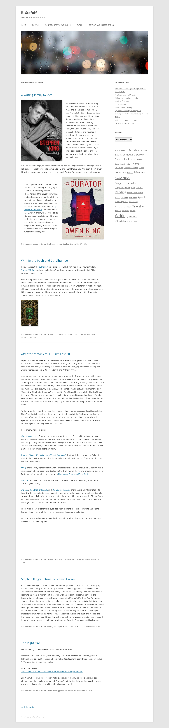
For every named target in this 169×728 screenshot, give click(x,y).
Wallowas (118, 211)
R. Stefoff (29, 12)
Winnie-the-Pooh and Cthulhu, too (44, 260)
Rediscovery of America (135, 193)
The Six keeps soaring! (123, 107)
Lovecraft (50, 334)
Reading (50, 244)
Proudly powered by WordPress (32, 717)
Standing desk (121, 201)
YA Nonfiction (120, 221)
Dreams (119, 159)
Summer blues (120, 207)
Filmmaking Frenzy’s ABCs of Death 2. (74, 474)
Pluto (133, 188)
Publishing (59, 334)
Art (139, 150)
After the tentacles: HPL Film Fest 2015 (47, 354)
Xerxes (133, 216)
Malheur (130, 173)
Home (23, 25)
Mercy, (23, 467)
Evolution (129, 159)
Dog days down (121, 104)
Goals (117, 164)
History (129, 164)
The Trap (24, 490)
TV (143, 207)
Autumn (144, 150)
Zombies (134, 221)
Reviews (124, 197)
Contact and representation (101, 25)
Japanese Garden (131, 167)
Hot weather (119, 168)
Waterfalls (125, 211)
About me (35, 25)
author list (43, 267)
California (118, 155)
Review (117, 198)
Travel (136, 206)
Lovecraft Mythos (28, 270)
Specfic (142, 197)
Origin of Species (122, 187)
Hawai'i (122, 164)
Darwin (140, 154)
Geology (139, 159)
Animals (133, 150)
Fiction (80, 25)
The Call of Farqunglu (61, 490)
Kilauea (141, 168)
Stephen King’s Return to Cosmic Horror (48, 579)
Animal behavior (121, 150)
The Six (128, 207)
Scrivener (133, 198)
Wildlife (132, 211)
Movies (58, 559)
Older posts (27, 707)
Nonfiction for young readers (58, 25)
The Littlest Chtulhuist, (38, 490)
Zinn (128, 221)
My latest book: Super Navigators (128, 110)
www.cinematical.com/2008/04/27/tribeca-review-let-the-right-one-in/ (52, 671)
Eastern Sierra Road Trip (124, 123)
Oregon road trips (126, 183)
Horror (43, 244)
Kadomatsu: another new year (127, 120)
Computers (129, 154)
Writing (90, 334)
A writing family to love (36, 95)
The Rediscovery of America (125, 95)
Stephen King (68, 244)
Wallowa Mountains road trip (126, 98)
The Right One (31, 643)
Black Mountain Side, (29, 436)
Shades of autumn (122, 101)
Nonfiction (122, 178)
